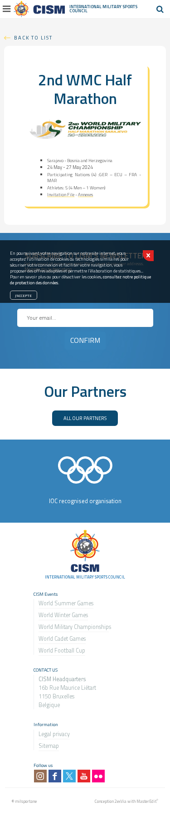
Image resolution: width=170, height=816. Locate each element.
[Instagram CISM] (40, 776)
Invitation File (60, 194)
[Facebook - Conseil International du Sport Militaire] (55, 776)
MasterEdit (146, 801)
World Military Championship (74, 627)
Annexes (85, 194)
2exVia (120, 801)
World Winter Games (63, 615)
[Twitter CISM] (69, 776)
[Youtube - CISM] (84, 776)
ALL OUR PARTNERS (85, 418)
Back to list (33, 37)
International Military (95, 6)
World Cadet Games (62, 638)
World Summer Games (66, 603)
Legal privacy (54, 734)
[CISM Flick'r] (98, 776)
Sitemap (49, 746)
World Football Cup (62, 650)
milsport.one (26, 801)
